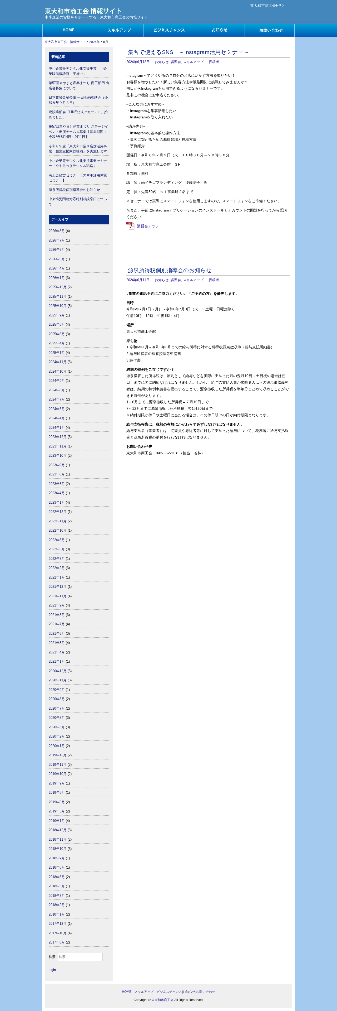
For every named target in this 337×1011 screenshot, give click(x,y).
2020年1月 (57, 746)
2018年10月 (58, 849)
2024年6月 (57, 409)
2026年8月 (57, 231)
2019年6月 (57, 802)
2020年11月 (58, 680)
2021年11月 (58, 596)
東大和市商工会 (162, 1000)
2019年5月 (57, 811)
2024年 (94, 42)
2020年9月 (57, 690)
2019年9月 (57, 783)
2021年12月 (58, 587)
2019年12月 (58, 755)
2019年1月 (57, 821)
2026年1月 (57, 278)
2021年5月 (57, 643)
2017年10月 (58, 933)
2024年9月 (57, 381)
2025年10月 (58, 306)
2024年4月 (57, 418)
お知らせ (219, 30)
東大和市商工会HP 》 (268, 6)
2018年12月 (58, 830)
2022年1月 (57, 577)
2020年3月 (57, 727)
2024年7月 (57, 399)
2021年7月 (57, 624)
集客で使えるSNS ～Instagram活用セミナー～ (188, 52)
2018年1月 (57, 914)
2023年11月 (58, 446)
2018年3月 (57, 896)
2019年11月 (58, 765)
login (52, 970)
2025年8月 (57, 324)
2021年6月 (57, 634)
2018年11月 (58, 839)
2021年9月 (57, 605)
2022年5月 (57, 549)
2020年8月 (57, 699)
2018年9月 (57, 858)
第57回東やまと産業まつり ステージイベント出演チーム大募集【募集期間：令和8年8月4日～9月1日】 (78, 131)
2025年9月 (57, 315)
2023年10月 (58, 456)
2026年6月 (57, 250)
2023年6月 (57, 484)
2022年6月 (57, 540)
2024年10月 (58, 371)
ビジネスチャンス (168, 30)
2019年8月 (57, 793)
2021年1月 (57, 661)
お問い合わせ (269, 30)
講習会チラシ (148, 226)
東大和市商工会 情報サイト (65, 42)
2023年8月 (57, 474)
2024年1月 (57, 428)
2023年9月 (57, 465)
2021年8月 (57, 615)
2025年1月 (57, 353)
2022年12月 (58, 512)
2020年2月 (57, 736)
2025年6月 (57, 334)
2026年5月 (57, 259)
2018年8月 (57, 867)
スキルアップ (118, 30)
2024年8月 (57, 390)
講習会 (176, 62)
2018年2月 (57, 905)
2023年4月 (57, 493)
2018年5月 (57, 886)
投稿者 (214, 62)
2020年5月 (57, 718)
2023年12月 (58, 437)
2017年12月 (58, 924)
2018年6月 (57, 877)
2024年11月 (58, 362)
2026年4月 (57, 268)
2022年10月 (58, 530)
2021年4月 (57, 652)
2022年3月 (57, 559)
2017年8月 (57, 942)
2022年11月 (58, 521)
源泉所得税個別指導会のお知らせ (170, 270)
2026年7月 (57, 240)
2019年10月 (58, 774)
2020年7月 (57, 708)
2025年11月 (58, 297)
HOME (67, 30)
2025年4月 (57, 343)
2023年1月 (57, 502)
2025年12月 (58, 287)
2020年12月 (58, 671)
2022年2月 (57, 568)
